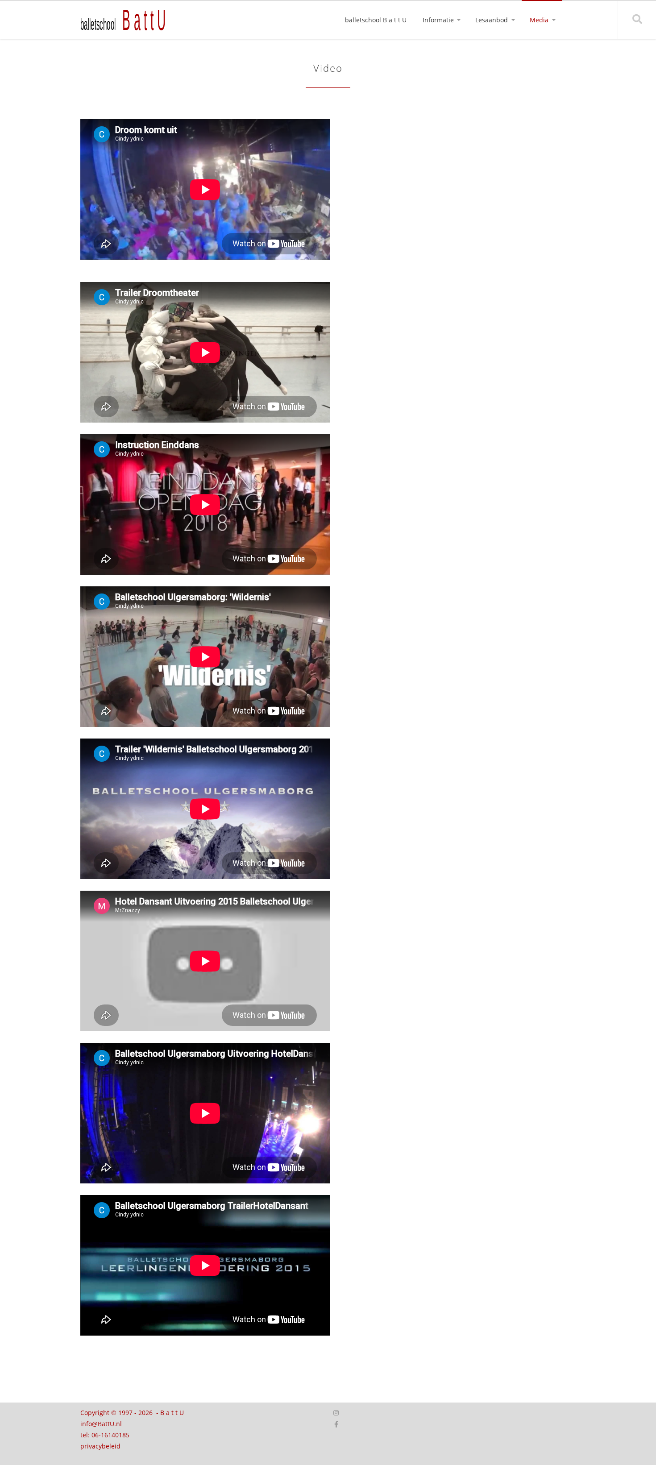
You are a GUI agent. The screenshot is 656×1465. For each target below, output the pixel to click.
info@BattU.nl (101, 1423)
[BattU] (129, 19)
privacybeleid (100, 1446)
